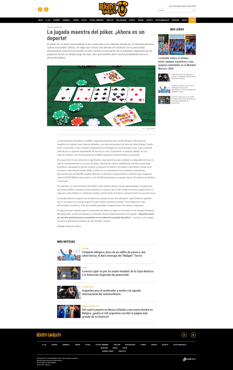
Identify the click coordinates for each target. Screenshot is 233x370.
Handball (66, 20)
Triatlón (109, 20)
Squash (141, 20)
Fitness (132, 20)
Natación (175, 20)
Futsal (84, 20)
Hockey (76, 20)
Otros (192, 20)
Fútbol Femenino (96, 20)
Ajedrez (56, 20)
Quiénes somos (107, 351)
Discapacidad (121, 20)
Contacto (122, 351)
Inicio (40, 20)
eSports (149, 20)
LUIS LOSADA (150, 128)
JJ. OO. (48, 20)
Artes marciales (162, 20)
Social (184, 20)
